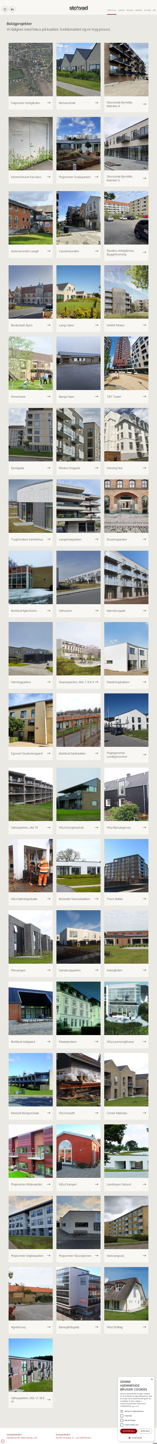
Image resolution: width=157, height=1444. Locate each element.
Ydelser (121, 10)
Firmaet (130, 10)
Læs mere (135, 1406)
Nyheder (138, 10)
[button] (136, 1437)
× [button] (152, 1379)
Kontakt (147, 10)
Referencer (111, 10)
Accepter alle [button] (129, 1431)
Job (154, 10)
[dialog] (136, 1409)
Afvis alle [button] (145, 1431)
